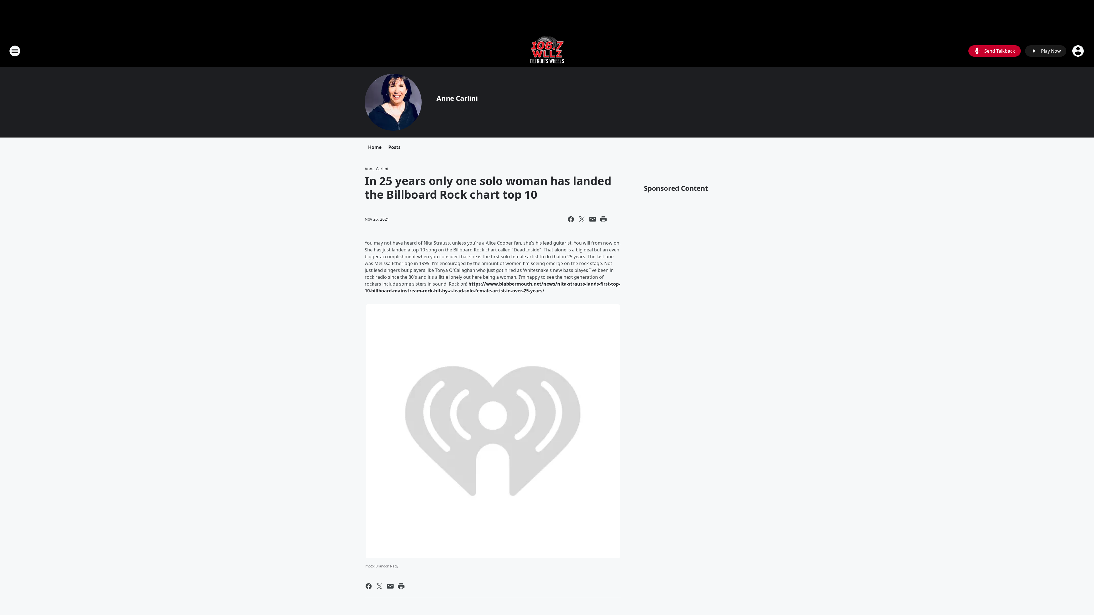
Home (374, 147)
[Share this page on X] (582, 219)
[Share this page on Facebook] (571, 219)
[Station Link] (547, 51)
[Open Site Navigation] (15, 51)
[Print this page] (603, 219)
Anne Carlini (457, 98)
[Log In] (1078, 51)
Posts (394, 147)
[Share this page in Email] (593, 219)
